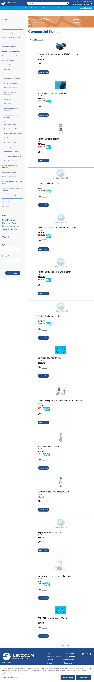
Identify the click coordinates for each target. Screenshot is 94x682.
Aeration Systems (9, 64)
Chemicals (5, 42)
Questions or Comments (68, 661)
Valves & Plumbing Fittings (11, 151)
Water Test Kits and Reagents (10, 195)
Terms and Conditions (8, 202)
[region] (47, 673)
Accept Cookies (68, 677)
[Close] (90, 668)
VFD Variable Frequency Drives (12, 156)
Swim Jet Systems (9, 147)
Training (45, 7)
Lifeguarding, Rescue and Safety (11, 55)
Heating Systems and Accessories (13, 128)
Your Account (68, 654)
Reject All (83, 677)
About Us (66, 7)
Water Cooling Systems (10, 160)
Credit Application (6, 206)
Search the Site (9, 229)
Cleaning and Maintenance (9, 46)
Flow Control (7, 99)
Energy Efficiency (35, 7)
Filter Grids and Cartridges (11, 87)
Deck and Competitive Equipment (11, 51)
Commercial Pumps (9, 74)
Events (52, 7)
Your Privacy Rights (10, 677)
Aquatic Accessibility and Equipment (11, 33)
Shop (26, 7)
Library (59, 7)
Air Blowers (7, 69)
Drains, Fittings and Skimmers (12, 78)
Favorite (87, 4)
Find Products (9, 220)
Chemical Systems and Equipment (11, 37)
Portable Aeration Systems (11, 142)
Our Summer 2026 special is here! (11, 26)
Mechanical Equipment (13, 13)
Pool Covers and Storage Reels (10, 172)
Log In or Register (78, 4)
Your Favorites (69, 657)
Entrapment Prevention (10, 83)
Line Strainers (8, 138)
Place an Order (9, 223)
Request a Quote (10, 226)
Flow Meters (7, 103)
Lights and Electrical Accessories (13, 133)
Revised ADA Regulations (9, 176)
